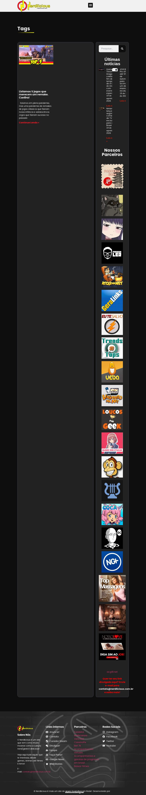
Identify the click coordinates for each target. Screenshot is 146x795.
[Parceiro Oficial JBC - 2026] (112, 176)
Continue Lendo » (29, 122)
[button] (90, 5)
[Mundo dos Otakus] (112, 443)
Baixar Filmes (81, 766)
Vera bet (79, 739)
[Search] (122, 48)
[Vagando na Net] (112, 396)
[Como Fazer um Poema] (112, 491)
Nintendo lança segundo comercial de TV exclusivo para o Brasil (111, 117)
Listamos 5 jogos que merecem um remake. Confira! (33, 94)
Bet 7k (77, 745)
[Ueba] (112, 372)
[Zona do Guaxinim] (112, 206)
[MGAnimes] (112, 230)
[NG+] (112, 562)
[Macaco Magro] (112, 467)
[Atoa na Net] (112, 277)
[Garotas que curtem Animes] (112, 515)
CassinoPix (80, 742)
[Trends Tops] (112, 348)
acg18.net (112, 671)
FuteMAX (79, 732)
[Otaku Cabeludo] (112, 538)
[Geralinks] (112, 301)
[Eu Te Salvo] (112, 325)
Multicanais (80, 735)
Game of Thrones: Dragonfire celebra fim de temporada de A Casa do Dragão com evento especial (111, 81)
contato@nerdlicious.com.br (36, 771)
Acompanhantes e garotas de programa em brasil (86, 759)
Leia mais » (111, 106)
